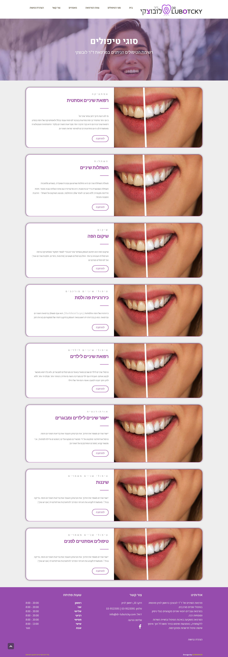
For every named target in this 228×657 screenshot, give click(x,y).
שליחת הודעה (135, 620)
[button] (100, 138)
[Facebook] (139, 626)
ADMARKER (197, 655)
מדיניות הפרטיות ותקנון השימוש (37, 655)
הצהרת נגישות (195, 639)
